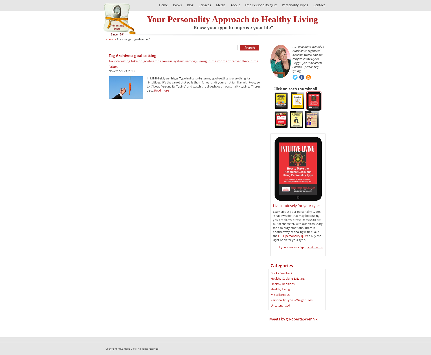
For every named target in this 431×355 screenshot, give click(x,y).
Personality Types (295, 5)
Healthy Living (280, 289)
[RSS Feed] (308, 78)
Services (205, 5)
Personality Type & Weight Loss (291, 300)
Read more (161, 90)
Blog (190, 5)
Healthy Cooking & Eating (288, 278)
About (235, 5)
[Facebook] (301, 78)
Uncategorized (280, 305)
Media (221, 5)
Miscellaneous (280, 295)
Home (109, 39)
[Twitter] (295, 78)
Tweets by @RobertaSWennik (292, 319)
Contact (319, 5)
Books (177, 5)
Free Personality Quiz (261, 5)
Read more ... (315, 247)
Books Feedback (281, 273)
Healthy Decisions (283, 284)
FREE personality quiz (292, 236)
